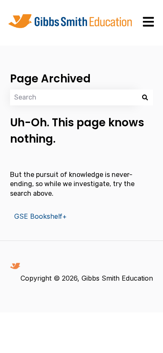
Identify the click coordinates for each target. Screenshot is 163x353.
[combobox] (73, 97)
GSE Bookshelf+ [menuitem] (40, 216)
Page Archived (50, 78)
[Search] (145, 97)
